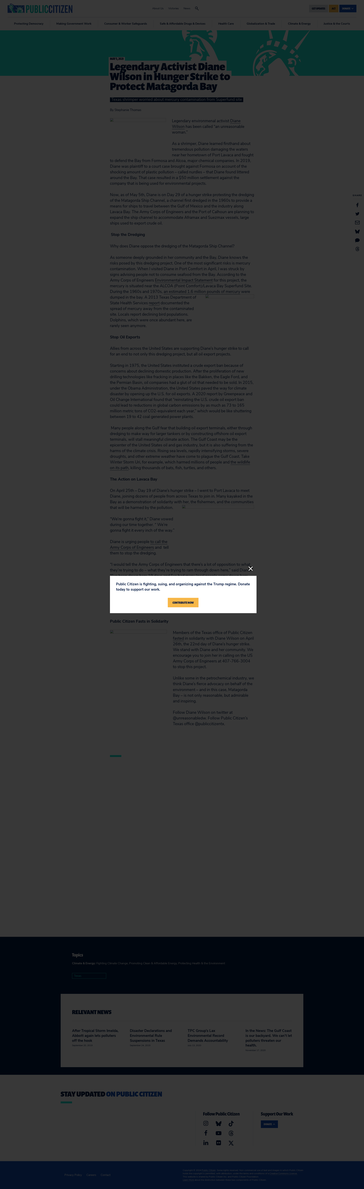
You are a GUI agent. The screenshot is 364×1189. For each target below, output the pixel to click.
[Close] (250, 568)
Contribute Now (183, 602)
